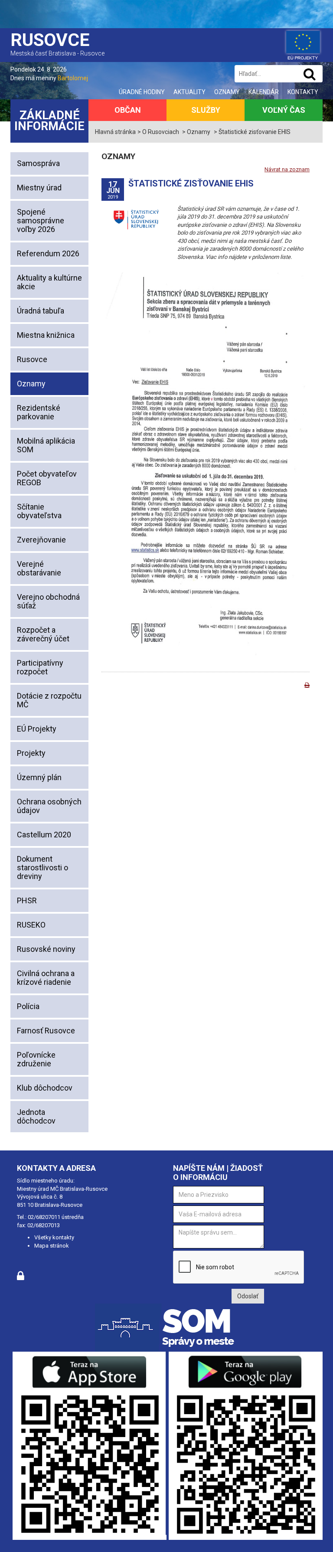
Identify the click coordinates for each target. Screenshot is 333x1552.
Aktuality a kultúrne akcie (49, 282)
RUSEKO (31, 924)
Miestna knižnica (46, 335)
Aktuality (189, 91)
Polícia (28, 1006)
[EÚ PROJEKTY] (303, 43)
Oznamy (227, 91)
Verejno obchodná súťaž (48, 601)
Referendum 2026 (48, 253)
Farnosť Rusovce (46, 1030)
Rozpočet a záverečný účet (43, 634)
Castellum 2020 (44, 834)
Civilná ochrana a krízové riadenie (46, 978)
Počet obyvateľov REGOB (47, 478)
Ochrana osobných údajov (49, 806)
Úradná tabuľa (40, 310)
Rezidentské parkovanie (38, 412)
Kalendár (263, 91)
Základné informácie (49, 120)
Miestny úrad (39, 187)
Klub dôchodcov (44, 1087)
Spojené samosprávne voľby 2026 (40, 220)
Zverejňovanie (41, 539)
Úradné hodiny (142, 91)
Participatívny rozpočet (40, 667)
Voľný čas (283, 109)
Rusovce (32, 359)
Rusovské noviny (46, 949)
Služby (205, 109)
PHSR (27, 900)
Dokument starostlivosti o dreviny (42, 867)
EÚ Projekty (36, 728)
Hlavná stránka (115, 131)
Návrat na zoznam (287, 169)
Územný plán (39, 777)
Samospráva (38, 163)
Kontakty (302, 91)
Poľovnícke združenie (36, 1059)
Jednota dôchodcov (36, 1116)
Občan (127, 109)
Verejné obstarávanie (39, 568)
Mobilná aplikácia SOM (46, 445)
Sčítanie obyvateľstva (39, 511)
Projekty (31, 753)
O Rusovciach (160, 131)
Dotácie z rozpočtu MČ (49, 700)
